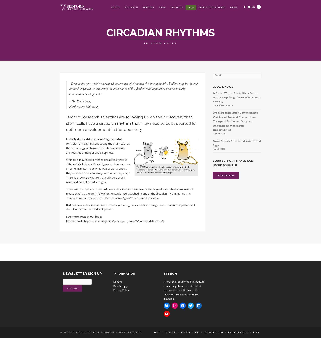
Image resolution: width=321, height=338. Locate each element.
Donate (117, 281)
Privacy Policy (121, 290)
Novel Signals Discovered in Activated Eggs (237, 143)
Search (259, 7)
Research (131, 7)
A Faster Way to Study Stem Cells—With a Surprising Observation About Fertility (236, 97)
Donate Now (226, 175)
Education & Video (212, 7)
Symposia (176, 7)
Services (148, 7)
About (115, 7)
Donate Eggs (120, 286)
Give (191, 7)
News (233, 7)
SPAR (162, 7)
